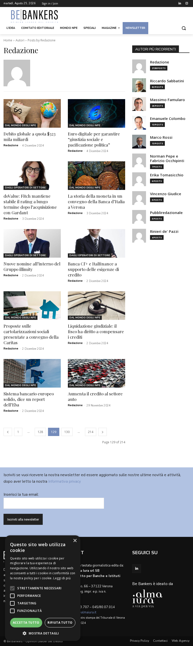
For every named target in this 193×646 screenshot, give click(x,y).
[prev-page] (8, 432)
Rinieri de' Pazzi (164, 231)
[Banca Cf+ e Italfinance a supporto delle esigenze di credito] (96, 243)
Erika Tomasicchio (166, 175)
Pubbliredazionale (166, 212)
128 (40, 432)
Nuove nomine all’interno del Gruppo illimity (32, 266)
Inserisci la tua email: (21, 494)
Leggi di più (62, 578)
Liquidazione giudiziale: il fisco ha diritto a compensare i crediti (96, 331)
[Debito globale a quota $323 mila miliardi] (32, 113)
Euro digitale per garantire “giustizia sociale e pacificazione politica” (94, 139)
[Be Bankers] (38, 16)
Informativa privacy (64, 481)
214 (90, 432)
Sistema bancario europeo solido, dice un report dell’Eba (29, 399)
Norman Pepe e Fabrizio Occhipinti (167, 158)
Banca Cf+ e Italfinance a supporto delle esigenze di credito (93, 269)
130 (67, 432)
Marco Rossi (161, 137)
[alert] (42, 588)
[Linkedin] (179, 4)
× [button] (75, 541)
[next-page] (102, 432)
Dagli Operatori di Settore (25, 187)
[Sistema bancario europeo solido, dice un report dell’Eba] (32, 373)
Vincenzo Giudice (165, 193)
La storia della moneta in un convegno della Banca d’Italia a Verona (96, 201)
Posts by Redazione (42, 40)
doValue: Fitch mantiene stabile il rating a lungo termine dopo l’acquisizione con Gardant (30, 204)
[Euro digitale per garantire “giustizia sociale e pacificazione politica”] (96, 113)
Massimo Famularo (167, 99)
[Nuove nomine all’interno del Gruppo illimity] (32, 243)
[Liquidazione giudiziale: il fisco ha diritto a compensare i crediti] (96, 305)
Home (8, 40)
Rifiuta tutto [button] (59, 622)
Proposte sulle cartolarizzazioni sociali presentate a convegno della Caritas (31, 334)
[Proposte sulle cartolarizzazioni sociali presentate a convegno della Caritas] (32, 305)
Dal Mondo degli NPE (20, 125)
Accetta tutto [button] (26, 622)
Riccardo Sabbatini (167, 81)
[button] (183, 28)
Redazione (11, 145)
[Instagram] (186, 4)
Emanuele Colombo (167, 118)
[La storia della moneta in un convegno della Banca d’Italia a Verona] (96, 175)
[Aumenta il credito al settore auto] (96, 373)
